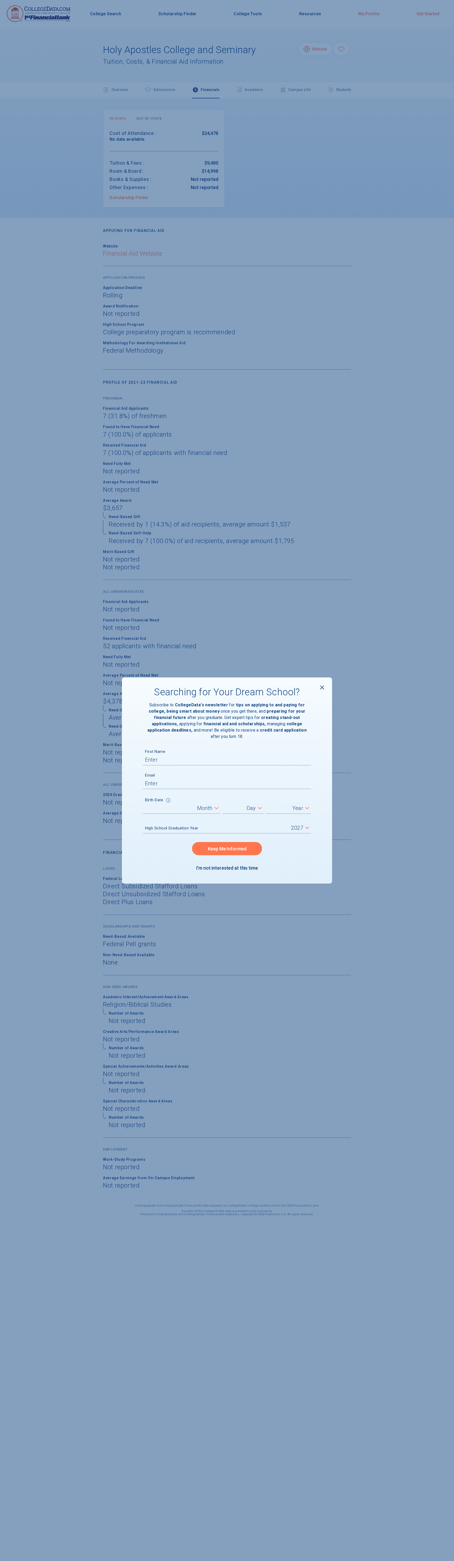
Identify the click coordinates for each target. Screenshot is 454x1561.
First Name (155, 751)
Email (150, 775)
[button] (168, 801)
